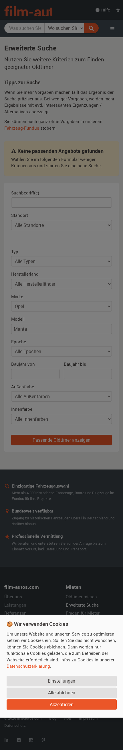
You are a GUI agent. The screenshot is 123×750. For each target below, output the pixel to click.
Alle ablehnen (61, 693)
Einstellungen (61, 681)
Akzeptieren (62, 705)
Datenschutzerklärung (28, 666)
